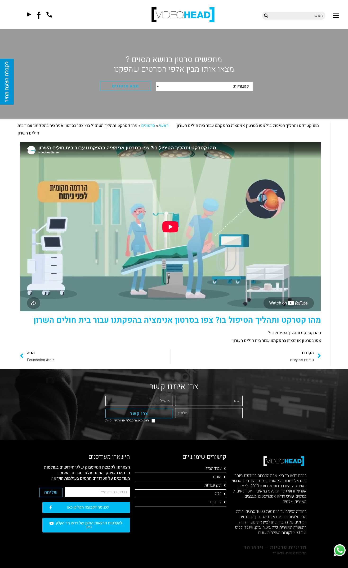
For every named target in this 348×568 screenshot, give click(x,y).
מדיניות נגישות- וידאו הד (289, 553)
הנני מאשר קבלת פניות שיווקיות (127, 420)
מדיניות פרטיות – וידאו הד (274, 547)
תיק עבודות (213, 485)
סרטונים (148, 125)
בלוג (218, 493)
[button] (336, 15)
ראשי (164, 125)
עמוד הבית (214, 468)
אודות (217, 477)
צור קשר (215, 502)
